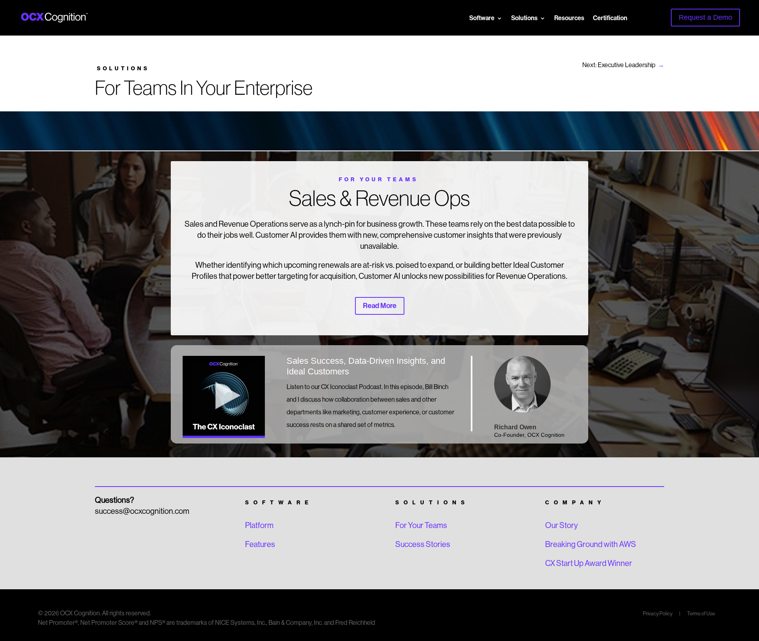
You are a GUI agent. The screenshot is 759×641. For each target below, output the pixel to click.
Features (260, 544)
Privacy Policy (658, 614)
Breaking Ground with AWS (590, 544)
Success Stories (422, 544)
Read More (379, 305)
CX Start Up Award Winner (588, 563)
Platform (259, 525)
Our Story (561, 525)
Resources (569, 18)
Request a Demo (705, 17)
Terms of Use (701, 614)
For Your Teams (421, 525)
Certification (610, 18)
